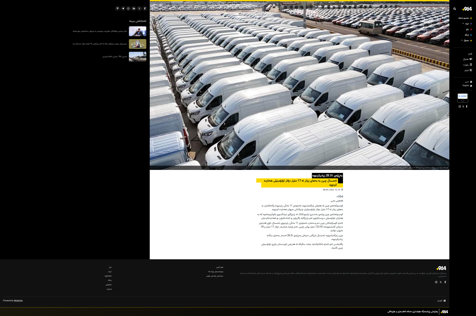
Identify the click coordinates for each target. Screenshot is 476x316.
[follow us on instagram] (436, 282)
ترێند (467, 23)
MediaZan (18, 300)
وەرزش (109, 289)
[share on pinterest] (117, 8)
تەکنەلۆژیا (108, 276)
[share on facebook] (144, 8)
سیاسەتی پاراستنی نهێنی (214, 276)
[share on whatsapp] (128, 8)
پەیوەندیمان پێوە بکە (215, 271)
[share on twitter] (139, 8)
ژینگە (467, 35)
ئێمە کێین (219, 267)
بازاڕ (467, 29)
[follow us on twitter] (440, 282)
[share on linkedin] (133, 8)
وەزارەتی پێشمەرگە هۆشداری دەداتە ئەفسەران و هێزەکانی (412, 311)
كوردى (440, 300)
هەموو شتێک (463, 18)
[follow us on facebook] (445, 282)
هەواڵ (466, 40)
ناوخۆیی (109, 284)
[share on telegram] (122, 8)
